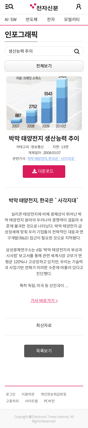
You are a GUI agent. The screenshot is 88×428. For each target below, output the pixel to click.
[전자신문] (44, 6)
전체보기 (44, 66)
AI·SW (10, 19)
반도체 (32, 19)
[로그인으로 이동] (78, 6)
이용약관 (28, 394)
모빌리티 (72, 19)
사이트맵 (31, 401)
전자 (51, 19)
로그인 (10, 394)
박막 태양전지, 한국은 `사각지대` (51, 158)
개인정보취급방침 (53, 394)
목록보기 (44, 351)
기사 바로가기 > (44, 300)
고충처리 (12, 401)
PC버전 (49, 401)
